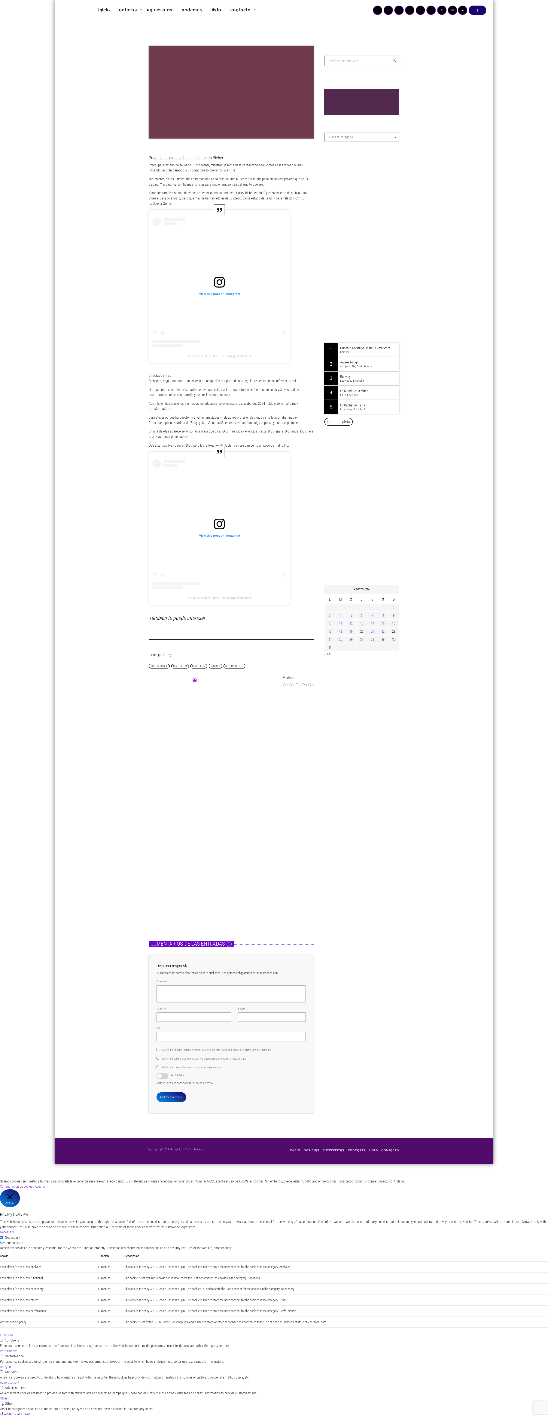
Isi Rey (167, 655)
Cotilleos (221, 731)
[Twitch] (399, 10)
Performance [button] (8, 1351)
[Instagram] (420, 10)
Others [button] (4, 1398)
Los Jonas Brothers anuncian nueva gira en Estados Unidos (367, 560)
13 (361, 623)
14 (372, 623)
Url (158, 1028)
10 (329, 623)
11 (340, 623)
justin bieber (159, 666)
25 (340, 639)
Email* (241, 1008)
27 (361, 639)
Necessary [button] (7, 1232)
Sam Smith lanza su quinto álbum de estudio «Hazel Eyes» (368, 539)
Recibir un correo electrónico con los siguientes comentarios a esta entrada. (204, 1058)
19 (351, 631)
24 (329, 639)
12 (351, 623)
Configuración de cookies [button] (17, 1186)
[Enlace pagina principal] (70, 10)
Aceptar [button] (40, 1186)
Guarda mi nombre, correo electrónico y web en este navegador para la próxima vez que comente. (216, 1049)
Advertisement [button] (9, 1382)
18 (340, 631)
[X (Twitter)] (388, 10)
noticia (215, 666)
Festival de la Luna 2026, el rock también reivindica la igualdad (365, 517)
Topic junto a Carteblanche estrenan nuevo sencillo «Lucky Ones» (368, 473)
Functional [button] (7, 1335)
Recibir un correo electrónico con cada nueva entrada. (191, 1067)
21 (372, 631)
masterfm (198, 666)
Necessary (12, 1237)
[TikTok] (409, 10)
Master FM (337, 183)
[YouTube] (377, 10)
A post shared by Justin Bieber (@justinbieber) (219, 356)
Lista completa (338, 421)
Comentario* (163, 981)
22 (382, 631)
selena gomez (234, 666)
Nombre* (161, 1008)
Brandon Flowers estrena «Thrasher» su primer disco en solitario (370, 495)
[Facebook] (431, 10)
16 (393, 623)
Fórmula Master (343, 191)
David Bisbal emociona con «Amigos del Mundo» (368, 451)
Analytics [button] (6, 1367)
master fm (180, 666)
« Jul (327, 654)
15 (382, 623)
